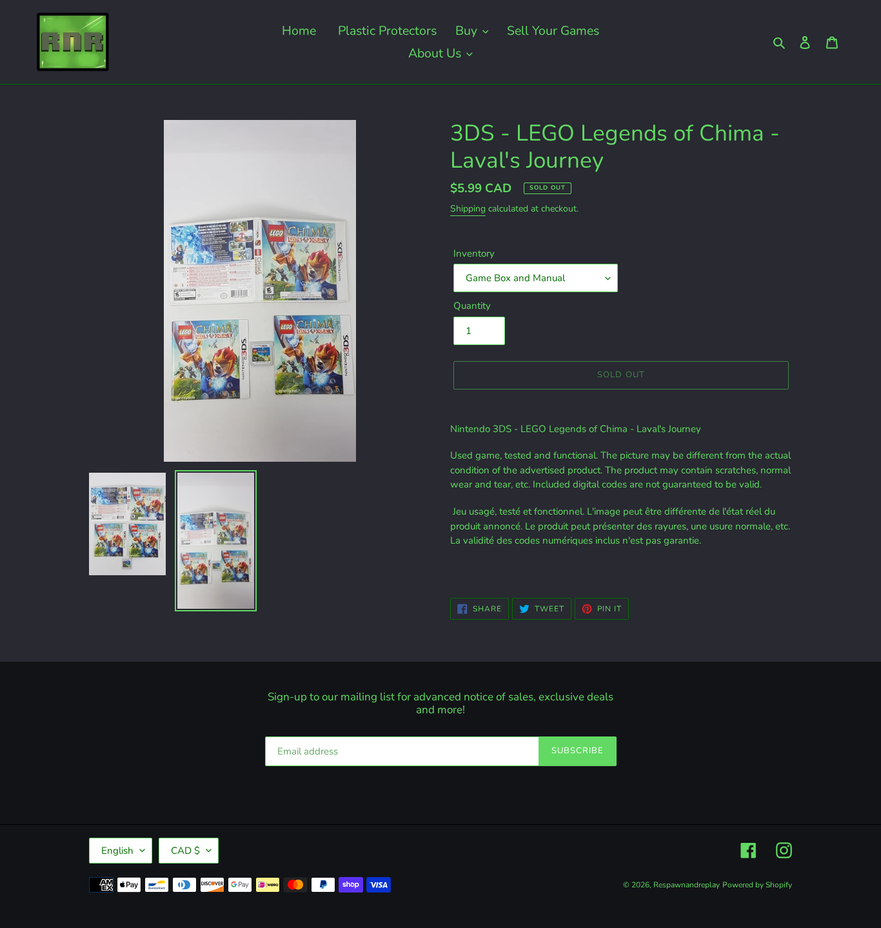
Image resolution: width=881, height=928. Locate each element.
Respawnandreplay (686, 885)
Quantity (472, 305)
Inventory (474, 253)
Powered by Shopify (757, 885)
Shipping (468, 208)
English (117, 850)
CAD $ (185, 850)
